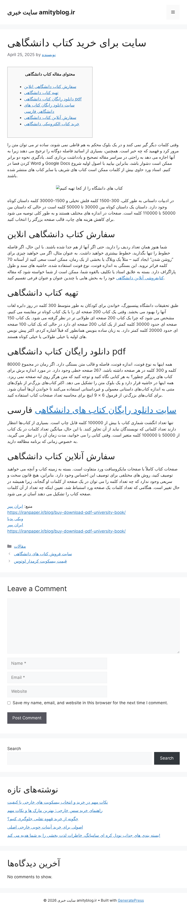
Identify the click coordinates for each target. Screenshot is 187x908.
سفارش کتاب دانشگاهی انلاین (50, 86)
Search (14, 748)
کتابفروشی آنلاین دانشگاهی (140, 277)
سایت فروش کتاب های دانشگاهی (43, 553)
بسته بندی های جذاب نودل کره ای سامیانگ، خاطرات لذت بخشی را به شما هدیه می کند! (83, 835)
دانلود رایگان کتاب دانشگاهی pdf (53, 99)
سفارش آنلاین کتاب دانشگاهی (50, 117)
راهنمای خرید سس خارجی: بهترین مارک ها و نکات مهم (55, 810)
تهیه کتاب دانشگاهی (41, 92)
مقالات (20, 546)
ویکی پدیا (15, 518)
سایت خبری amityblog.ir (41, 12)
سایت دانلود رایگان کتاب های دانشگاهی (105, 410)
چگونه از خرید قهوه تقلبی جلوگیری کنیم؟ (42, 818)
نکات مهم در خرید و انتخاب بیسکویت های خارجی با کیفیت (57, 802)
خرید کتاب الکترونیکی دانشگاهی (51, 123)
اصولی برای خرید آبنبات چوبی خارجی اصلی (45, 827)
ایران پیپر (15, 506)
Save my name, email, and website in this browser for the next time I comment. (90, 702)
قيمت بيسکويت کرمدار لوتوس (40, 561)
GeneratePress (131, 900)
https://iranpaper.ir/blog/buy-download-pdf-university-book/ (66, 512)
